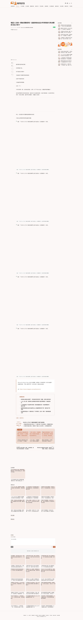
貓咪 (17, 418)
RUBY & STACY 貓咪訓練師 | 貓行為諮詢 (27, 27)
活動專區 (46, 6)
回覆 (54, 546)
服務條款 (37, 615)
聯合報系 (47, 615)
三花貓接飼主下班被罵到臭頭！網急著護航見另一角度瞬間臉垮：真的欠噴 (35, 405)
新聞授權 (33, 615)
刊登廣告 (24, 615)
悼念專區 (62, 6)
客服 (29, 615)
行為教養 (22, 6)
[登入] (69, 3)
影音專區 (41, 6)
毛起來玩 (17, 6)
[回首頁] (18, 3)
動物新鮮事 (12, 6)
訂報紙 (51, 615)
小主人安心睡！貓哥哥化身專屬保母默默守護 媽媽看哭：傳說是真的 (35, 402)
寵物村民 (66, 6)
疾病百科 (37, 6)
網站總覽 (58, 615)
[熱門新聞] (71, 23)
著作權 (40, 615)
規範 (12, 546)
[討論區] (12, 68)
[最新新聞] (71, 49)
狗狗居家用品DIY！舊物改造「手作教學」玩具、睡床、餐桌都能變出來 (36, 412)
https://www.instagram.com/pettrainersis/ (30, 389)
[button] (65, 3)
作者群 (71, 6)
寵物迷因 (57, 6)
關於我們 (54, 615)
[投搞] (67, 3)
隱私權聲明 (43, 615)
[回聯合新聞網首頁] (13, 3)
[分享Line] (12, 66)
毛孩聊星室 (51, 6)
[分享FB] (12, 63)
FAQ (27, 615)
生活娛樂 (27, 6)
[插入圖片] (52, 547)
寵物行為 (21, 418)
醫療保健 (32, 6)
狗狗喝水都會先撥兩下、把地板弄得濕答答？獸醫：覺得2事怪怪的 (36, 399)
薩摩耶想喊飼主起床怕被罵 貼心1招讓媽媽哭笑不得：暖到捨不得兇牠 (35, 408)
